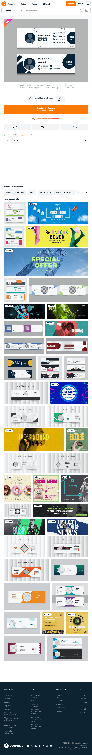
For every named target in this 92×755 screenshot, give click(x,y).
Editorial (46, 4)
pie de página (45, 191)
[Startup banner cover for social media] (34, 438)
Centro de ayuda (58, 695)
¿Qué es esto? (27, 135)
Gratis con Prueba (46, 109)
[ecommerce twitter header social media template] (46, 261)
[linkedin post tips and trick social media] (46, 487)
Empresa (7, 704)
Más (79, 711)
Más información (12, 139)
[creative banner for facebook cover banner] (67, 309)
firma (32, 191)
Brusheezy (8, 694)
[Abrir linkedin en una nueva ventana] (36, 745)
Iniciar (80, 4)
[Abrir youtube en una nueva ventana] (51, 745)
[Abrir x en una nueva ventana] (47, 745)
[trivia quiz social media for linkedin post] (53, 622)
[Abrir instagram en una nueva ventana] (32, 745)
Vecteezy (7, 697)
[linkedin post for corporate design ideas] (74, 487)
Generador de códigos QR (9, 730)
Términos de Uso (80, 746)
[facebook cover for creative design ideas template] (66, 327)
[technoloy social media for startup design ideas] (24, 309)
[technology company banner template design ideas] (60, 509)
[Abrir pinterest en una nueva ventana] (39, 745)
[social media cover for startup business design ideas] (58, 212)
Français (81, 708)
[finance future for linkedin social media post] (77, 438)
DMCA (32, 699)
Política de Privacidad (78, 747)
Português (82, 701)
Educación (8, 708)
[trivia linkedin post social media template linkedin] (77, 622)
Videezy (7, 701)
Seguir (60, 100)
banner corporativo (64, 191)
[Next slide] (82, 191)
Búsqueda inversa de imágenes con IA (11, 718)
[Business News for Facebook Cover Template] (24, 525)
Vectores (11, 4)
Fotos (23, 4)
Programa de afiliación (35, 704)
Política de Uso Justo (77, 749)
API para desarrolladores (10, 712)
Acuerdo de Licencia (34, 695)
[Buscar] (80, 10)
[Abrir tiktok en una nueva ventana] (43, 745)
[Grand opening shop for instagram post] (17, 487)
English (81, 694)
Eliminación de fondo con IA (10, 725)
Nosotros (57, 703)
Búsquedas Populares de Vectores (35, 710)
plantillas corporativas (15, 191)
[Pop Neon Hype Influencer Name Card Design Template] (69, 392)
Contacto (57, 699)
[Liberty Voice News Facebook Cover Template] (67, 525)
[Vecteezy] (3, 3)
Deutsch (81, 704)
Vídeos (34, 4)
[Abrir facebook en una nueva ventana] (28, 745)
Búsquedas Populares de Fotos (35, 718)
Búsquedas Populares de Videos (35, 725)
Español (81, 697)
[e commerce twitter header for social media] (57, 235)
